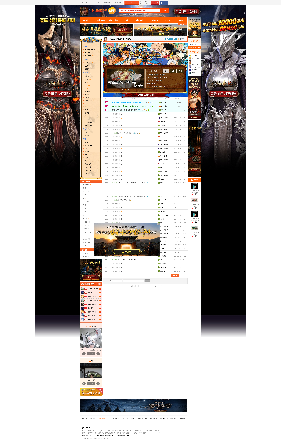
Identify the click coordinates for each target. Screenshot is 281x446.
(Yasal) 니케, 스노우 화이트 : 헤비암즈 (93, 350)
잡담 (86, 82)
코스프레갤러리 (87, 239)
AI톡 (85, 235)
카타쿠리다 (163, 245)
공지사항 (85, 253)
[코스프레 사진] (91, 338)
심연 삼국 (90, 292)
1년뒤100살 (163, 223)
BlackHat (163, 267)
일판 (86, 88)
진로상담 (88, 107)
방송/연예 (86, 201)
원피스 (139, 14)
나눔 (86, 148)
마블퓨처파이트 (132, 14)
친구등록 (87, 119)
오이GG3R (163, 114)
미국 (180, 71)
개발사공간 (182, 418)
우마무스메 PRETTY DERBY (196, 67)
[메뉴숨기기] (182, 24)
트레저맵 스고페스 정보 (154, 80)
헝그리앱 (163, 102)
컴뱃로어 (162, 152)
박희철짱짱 (163, 256)
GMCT (162, 203)
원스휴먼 (194, 73)
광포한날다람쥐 (164, 140)
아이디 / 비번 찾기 (144, 3)
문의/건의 (86, 256)
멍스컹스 (162, 163)
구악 (161, 259)
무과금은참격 (163, 171)
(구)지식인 (87, 173)
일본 (173, 71)
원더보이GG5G (164, 237)
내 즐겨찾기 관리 (194, 47)
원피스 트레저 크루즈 (116, 39)
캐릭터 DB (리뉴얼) (90, 49)
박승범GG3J (163, 219)
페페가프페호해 (164, 118)
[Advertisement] (145, 190)
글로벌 (87, 85)
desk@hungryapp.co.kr (154, 433)
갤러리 (87, 110)
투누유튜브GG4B (164, 215)
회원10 (162, 183)
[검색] (147, 280)
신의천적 (162, 125)
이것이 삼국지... (92, 304)
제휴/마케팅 (153, 418)
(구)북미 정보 (88, 158)
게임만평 (85, 246)
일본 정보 (88, 66)
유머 (85, 188)
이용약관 (92, 418)
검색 (165, 11)
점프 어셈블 (195, 64)
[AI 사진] (91, 370)
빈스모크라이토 (164, 226)
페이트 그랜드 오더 (196, 58)
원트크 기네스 (89, 100)
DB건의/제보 (89, 56)
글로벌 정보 (89, 63)
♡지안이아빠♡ (164, 129)
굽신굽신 (87, 151)
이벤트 (86, 132)
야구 (85, 215)
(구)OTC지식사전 (89, 167)
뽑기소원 (87, 113)
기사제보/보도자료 (142, 418)
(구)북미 (87, 161)
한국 (166, 71)
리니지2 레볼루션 (196, 70)
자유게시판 (87, 184)
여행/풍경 (86, 229)
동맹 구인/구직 (88, 125)
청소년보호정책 (115, 418)
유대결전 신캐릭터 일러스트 (156, 86)
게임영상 (88, 94)
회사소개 (84, 418)
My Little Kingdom (92, 289)
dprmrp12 (163, 207)
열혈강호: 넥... (91, 315)
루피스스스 (163, 263)
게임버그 (87, 142)
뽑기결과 (88, 116)
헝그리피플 (86, 242)
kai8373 (163, 179)
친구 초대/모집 (88, 122)
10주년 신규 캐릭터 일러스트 (156, 75)
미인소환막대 (163, 156)
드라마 (86, 205)
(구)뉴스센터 (88, 164)
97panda (163, 252)
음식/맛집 (86, 225)
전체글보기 (87, 76)
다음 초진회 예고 (152, 83)
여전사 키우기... (92, 296)
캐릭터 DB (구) (89, 53)
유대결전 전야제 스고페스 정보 (157, 77)
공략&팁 (88, 79)
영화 (85, 208)
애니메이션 (87, 222)
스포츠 (86, 218)
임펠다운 (87, 155)
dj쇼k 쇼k (162, 271)
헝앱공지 (87, 69)
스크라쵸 (162, 137)
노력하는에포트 (164, 133)
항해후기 (88, 97)
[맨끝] (161, 286)
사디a (161, 167)
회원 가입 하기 (143, 2)
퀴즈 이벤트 (88, 135)
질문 (86, 104)
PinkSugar (163, 121)
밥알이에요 (164, 106)
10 (155, 286)
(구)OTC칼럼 (88, 170)
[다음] (158, 286)
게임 (85, 194)
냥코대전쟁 (194, 56)
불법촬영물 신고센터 (128, 418)
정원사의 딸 (91, 380)
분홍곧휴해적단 (164, 241)
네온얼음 (162, 211)
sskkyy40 (163, 200)
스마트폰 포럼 (87, 232)
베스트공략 (88, 91)
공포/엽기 (86, 191)
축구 (85, 212)
